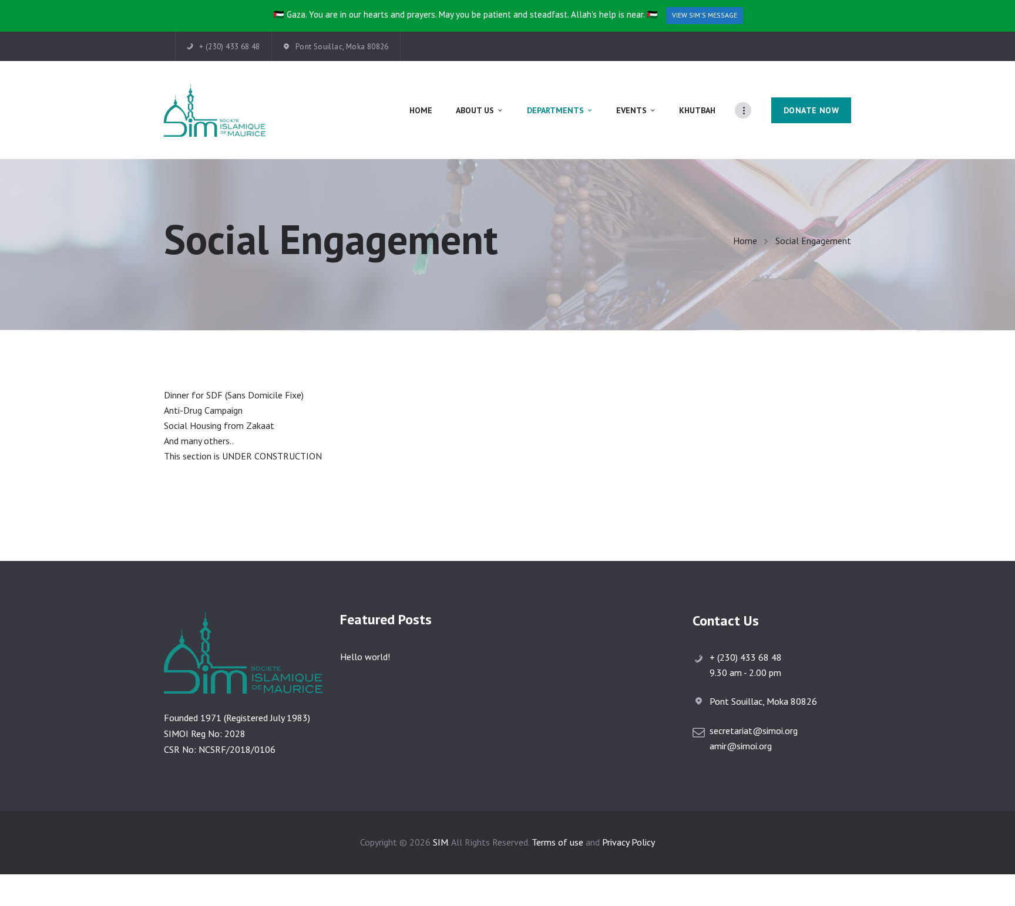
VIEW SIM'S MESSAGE (704, 15)
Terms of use (557, 842)
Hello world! (365, 656)
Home (745, 240)
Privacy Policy (628, 842)
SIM (440, 842)
